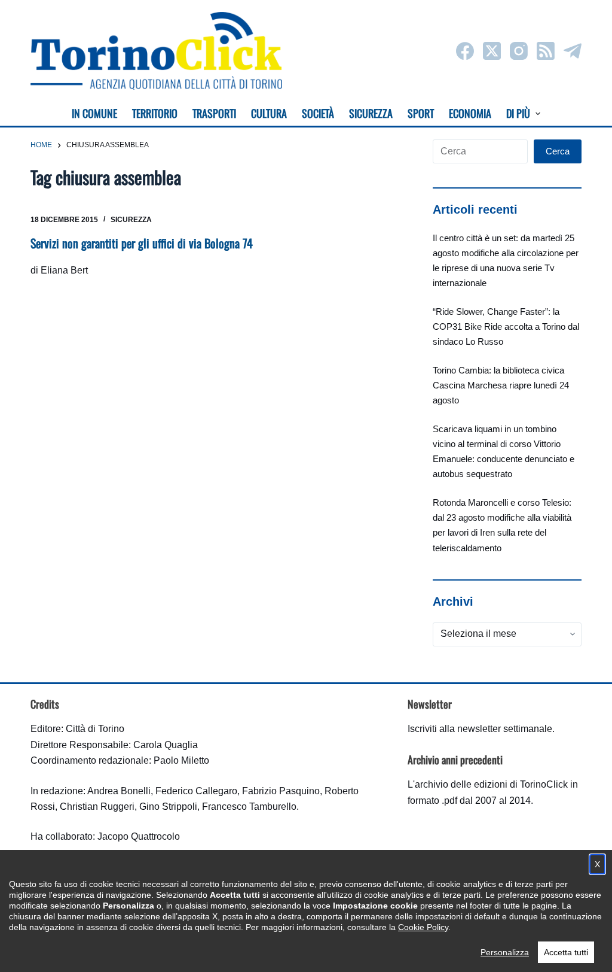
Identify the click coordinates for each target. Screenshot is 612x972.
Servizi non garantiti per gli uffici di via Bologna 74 (141, 243)
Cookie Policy (423, 927)
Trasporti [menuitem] (214, 113)
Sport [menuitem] (421, 113)
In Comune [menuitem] (94, 113)
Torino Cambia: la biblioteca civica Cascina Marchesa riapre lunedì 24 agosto (501, 385)
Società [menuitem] (318, 113)
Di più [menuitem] (518, 113)
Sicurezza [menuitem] (371, 113)
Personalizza (505, 952)
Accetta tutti (566, 952)
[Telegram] (573, 51)
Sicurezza (131, 219)
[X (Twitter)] (492, 51)
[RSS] (546, 51)
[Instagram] (519, 51)
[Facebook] (465, 51)
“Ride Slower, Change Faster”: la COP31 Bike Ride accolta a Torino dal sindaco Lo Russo (506, 326)
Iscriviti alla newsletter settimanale (480, 729)
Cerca (558, 151)
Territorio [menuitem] (155, 113)
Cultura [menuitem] (269, 113)
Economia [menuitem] (470, 113)
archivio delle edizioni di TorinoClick (491, 784)
